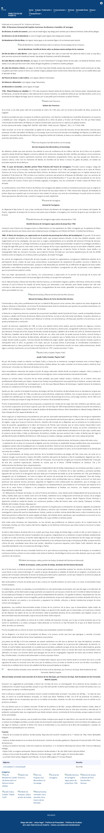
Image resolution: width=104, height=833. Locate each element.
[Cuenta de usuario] (101, 3)
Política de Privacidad (54, 822)
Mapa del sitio (26, 822)
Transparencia (35, 14)
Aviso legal (39, 822)
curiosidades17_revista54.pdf (14, 767)
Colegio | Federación (43, 10)
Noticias (71, 10)
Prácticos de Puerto (15, 14)
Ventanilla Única (82, 10)
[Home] (4, 9)
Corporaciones (60, 10)
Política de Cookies (74, 822)
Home (31, 10)
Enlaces (92, 10)
